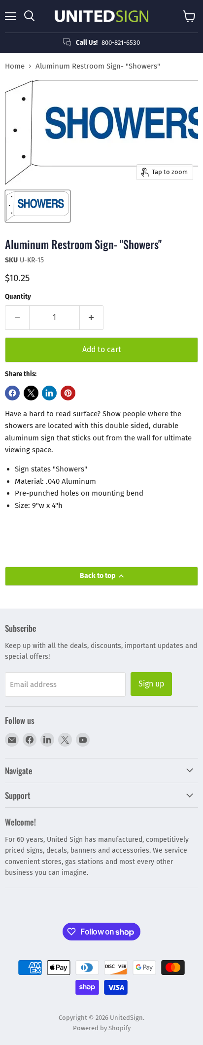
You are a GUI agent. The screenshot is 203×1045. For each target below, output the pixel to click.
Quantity (18, 296)
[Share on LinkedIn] (49, 393)
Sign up (151, 683)
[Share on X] (31, 393)
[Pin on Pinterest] (68, 393)
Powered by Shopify (102, 1028)
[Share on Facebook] (12, 393)
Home (15, 66)
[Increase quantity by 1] (92, 317)
